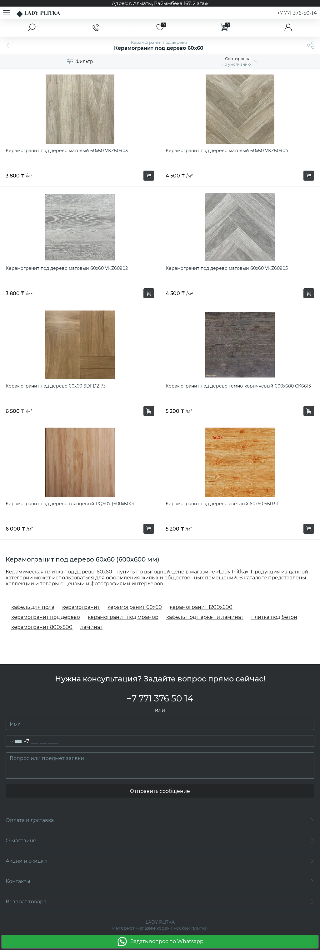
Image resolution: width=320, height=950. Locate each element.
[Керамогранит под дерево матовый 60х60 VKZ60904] (240, 109)
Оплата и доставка (30, 820)
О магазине (21, 841)
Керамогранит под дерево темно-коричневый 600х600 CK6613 (238, 386)
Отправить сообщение (160, 791)
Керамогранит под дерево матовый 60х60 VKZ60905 (227, 268)
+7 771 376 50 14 (160, 698)
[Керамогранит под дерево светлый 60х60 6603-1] (240, 462)
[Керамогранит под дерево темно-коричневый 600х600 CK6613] (240, 344)
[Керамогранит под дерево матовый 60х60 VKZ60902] (80, 227)
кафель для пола (32, 607)
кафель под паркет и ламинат (204, 617)
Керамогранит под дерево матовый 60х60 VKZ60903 (67, 150)
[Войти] (288, 28)
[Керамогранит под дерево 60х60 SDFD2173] (80, 344)
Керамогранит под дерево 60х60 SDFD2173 (56, 386)
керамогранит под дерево (45, 617)
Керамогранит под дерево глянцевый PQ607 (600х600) (70, 503)
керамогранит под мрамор (123, 617)
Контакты (18, 881)
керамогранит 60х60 (135, 607)
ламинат (91, 627)
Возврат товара (26, 902)
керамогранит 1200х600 (201, 607)
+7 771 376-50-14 (297, 13)
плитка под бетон (274, 617)
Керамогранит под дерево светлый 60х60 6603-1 (222, 503)
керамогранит (81, 607)
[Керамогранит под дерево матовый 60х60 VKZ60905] (240, 227)
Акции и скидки (26, 861)
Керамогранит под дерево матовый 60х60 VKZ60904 (227, 150)
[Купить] (148, 176)
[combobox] (17, 741)
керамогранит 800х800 (41, 627)
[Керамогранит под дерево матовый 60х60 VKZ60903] (80, 109)
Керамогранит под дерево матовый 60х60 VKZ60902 (67, 268)
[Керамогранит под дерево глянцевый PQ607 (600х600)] (80, 462)
